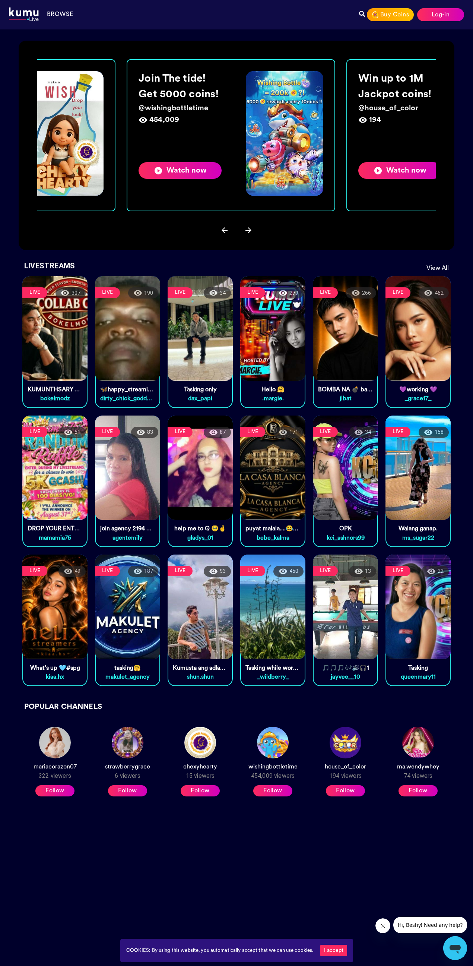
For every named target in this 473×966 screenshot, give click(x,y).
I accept (333, 950)
